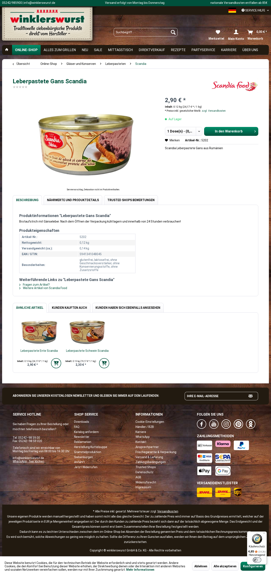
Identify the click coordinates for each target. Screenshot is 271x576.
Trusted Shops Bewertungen (131, 200)
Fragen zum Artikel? (36, 284)
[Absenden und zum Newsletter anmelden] (250, 396)
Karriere (141, 432)
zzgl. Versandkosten (214, 110)
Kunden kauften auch (69, 307)
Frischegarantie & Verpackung (156, 452)
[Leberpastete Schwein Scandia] (87, 331)
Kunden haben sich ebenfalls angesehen (127, 307)
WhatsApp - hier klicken (28, 461)
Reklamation (82, 442)
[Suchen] (173, 32)
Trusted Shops (146, 467)
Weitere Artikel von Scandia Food (44, 288)
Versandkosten (167, 511)
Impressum (143, 487)
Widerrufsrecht (146, 482)
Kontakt (141, 442)
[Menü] (264, 534)
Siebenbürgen (83, 457)
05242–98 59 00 (29, 437)
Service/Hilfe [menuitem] (255, 10)
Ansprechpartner (147, 447)
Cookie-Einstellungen (150, 421)
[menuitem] (146, 32)
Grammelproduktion (87, 452)
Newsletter (81, 436)
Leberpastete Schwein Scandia (87, 350)
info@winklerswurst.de (28, 458)
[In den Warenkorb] (56, 363)
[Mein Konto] (236, 32)
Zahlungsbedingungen (151, 462)
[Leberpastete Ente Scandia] (39, 331)
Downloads (81, 421)
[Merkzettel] (216, 32)
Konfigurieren (253, 566)
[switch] (257, 559)
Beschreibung (27, 200)
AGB (138, 477)
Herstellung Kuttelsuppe (90, 447)
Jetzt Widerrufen (85, 467)
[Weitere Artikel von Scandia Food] (234, 85)
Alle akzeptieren (225, 566)
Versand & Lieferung (149, 457)
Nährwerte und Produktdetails (73, 200)
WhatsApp (143, 436)
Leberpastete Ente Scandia (39, 350)
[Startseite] (6, 50)
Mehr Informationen (140, 569)
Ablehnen (200, 566)
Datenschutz (144, 472)
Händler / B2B (145, 427)
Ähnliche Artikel (29, 307)
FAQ (76, 427)
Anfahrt (79, 462)
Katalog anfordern (86, 432)
